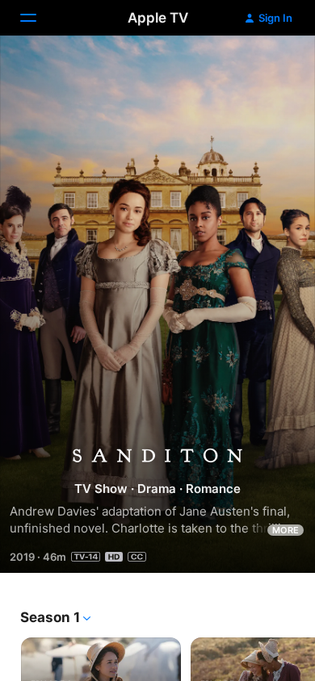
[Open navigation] (38, 18)
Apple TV (158, 18)
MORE (285, 530)
